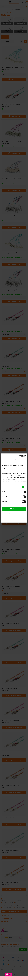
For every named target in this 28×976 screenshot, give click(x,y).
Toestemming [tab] (5, 460)
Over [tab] (23, 460)
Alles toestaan (14, 508)
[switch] (24, 492)
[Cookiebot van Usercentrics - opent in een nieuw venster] (19, 456)
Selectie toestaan (14, 514)
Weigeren (14, 519)
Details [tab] (14, 460)
